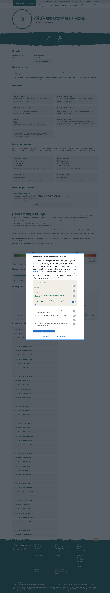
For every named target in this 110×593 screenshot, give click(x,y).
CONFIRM (44, 331)
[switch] (74, 286)
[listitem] (55, 282)
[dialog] (55, 296)
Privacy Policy (63, 336)
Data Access (55, 336)
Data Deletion (46, 336)
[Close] (80, 256)
